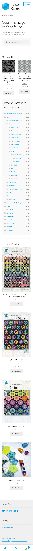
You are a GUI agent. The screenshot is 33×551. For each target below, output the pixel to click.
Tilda (12, 168)
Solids (10, 192)
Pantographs (10, 213)
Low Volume (12, 182)
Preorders (12, 185)
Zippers (11, 209)
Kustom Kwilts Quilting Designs (16, 203)
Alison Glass (14, 127)
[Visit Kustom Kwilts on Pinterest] (10, 511)
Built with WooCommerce (19, 541)
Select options (16, 304)
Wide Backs (12, 199)
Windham (14, 179)
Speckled (18, 158)
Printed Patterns (12, 220)
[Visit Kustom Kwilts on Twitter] (3, 511)
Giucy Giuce (14, 137)
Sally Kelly (14, 165)
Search (16, 548)
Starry (17, 161)
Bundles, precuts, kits (15, 120)
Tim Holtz (14, 172)
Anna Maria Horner (16, 134)
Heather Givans (15, 141)
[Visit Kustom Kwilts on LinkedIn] (7, 511)
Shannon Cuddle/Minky (16, 189)
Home (5, 15)
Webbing (9, 227)
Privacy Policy (8, 527)
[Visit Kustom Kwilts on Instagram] (14, 511)
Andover (13, 131)
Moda (12, 151)
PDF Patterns (11, 216)
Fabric (8, 117)
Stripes (11, 196)
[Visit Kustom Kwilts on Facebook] (17, 511)
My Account (5, 548)
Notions (9, 206)
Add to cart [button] (8, 93)
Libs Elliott (14, 148)
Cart (25, 546)
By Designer (12, 124)
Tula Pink (14, 175)
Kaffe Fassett (15, 144)
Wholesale (10, 230)
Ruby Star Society (18, 155)
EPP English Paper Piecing (14, 113)
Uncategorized (11, 223)
